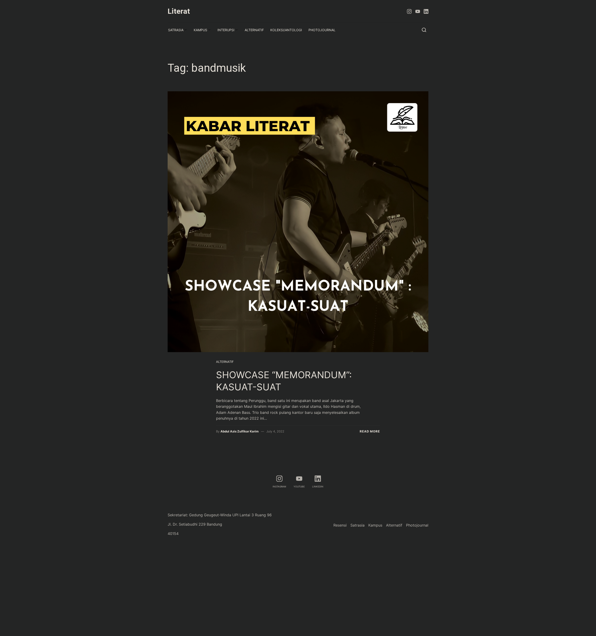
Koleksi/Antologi (286, 30)
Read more (370, 431)
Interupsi (225, 30)
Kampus (200, 30)
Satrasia (175, 30)
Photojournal (321, 30)
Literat (179, 11)
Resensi (340, 525)
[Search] (424, 30)
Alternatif (254, 30)
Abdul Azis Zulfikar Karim (239, 431)
